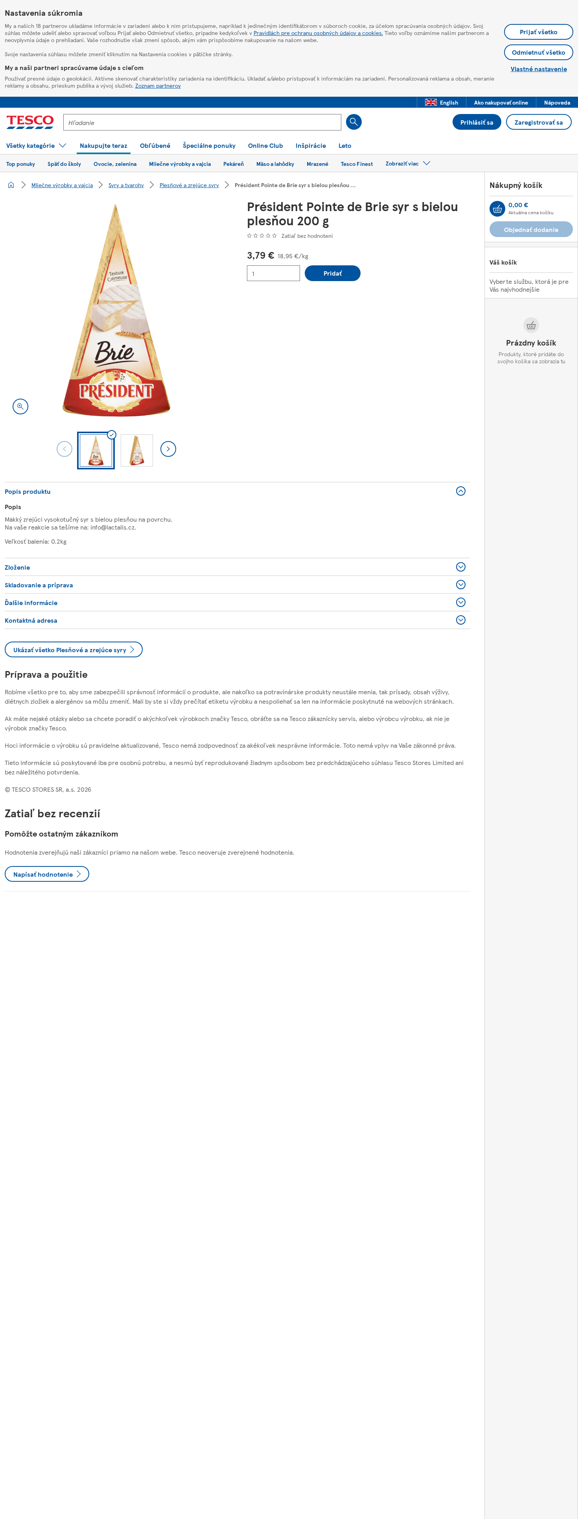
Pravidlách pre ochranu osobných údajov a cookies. (318, 33)
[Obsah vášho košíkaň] (497, 209)
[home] (11, 184)
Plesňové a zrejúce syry (189, 185)
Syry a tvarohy (126, 185)
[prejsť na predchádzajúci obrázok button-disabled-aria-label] (64, 449)
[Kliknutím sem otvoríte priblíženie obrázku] (20, 406)
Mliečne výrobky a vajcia (62, 185)
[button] (441, 102)
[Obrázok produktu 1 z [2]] (116, 310)
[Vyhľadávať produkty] (354, 122)
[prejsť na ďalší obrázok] (168, 449)
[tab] (96, 450)
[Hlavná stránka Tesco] (30, 122)
